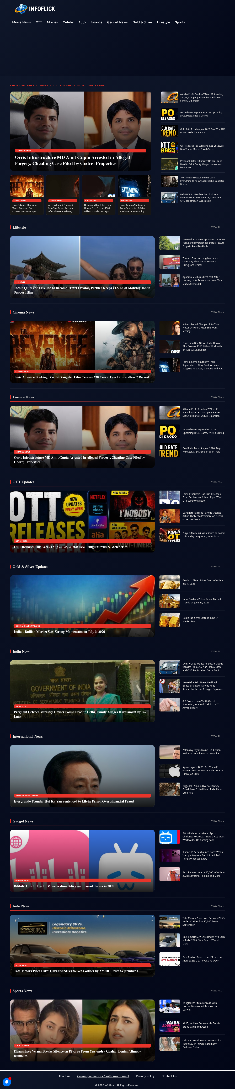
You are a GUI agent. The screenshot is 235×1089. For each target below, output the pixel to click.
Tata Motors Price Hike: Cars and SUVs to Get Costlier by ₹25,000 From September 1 (76, 970)
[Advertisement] (117, 52)
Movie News (21, 22)
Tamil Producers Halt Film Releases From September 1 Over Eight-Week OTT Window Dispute (203, 497)
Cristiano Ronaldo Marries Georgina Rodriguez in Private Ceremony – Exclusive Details (202, 1044)
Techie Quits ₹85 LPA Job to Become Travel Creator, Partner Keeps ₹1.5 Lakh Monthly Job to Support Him (82, 290)
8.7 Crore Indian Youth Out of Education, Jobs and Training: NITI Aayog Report (201, 704)
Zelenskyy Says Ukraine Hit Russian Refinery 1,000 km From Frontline (202, 751)
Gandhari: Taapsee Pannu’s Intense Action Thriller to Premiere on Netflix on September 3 (203, 516)
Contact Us (169, 1076)
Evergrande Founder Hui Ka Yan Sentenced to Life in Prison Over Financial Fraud (74, 801)
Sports (180, 22)
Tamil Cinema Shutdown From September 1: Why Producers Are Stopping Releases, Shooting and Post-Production (132, 211)
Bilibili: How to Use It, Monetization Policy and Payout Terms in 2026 (64, 886)
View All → (218, 227)
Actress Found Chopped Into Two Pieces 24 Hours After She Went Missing (61, 208)
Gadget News (117, 22)
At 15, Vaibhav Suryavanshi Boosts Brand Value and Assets (201, 1025)
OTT (39, 22)
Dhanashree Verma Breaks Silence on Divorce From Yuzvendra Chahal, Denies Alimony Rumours (77, 1053)
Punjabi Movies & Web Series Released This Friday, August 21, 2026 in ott (204, 535)
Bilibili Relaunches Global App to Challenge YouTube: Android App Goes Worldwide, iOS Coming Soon (204, 837)
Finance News (24, 150)
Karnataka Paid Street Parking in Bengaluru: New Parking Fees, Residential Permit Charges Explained (203, 686)
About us (64, 1076)
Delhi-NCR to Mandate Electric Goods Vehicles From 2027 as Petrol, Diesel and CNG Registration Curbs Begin (200, 197)
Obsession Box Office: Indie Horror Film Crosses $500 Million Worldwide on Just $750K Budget (98, 209)
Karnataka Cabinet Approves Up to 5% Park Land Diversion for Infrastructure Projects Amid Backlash (204, 243)
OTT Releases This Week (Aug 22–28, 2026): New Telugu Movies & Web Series (201, 147)
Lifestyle (163, 22)
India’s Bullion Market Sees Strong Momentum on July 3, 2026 (59, 631)
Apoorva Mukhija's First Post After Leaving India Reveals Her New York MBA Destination (202, 280)
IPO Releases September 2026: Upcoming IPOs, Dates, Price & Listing (201, 114)
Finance (96, 22)
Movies (52, 22)
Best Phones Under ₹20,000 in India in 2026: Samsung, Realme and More (204, 874)
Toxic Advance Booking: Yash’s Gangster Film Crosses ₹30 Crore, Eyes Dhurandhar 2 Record (24, 209)
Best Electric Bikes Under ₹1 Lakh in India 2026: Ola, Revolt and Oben (202, 959)
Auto (82, 22)
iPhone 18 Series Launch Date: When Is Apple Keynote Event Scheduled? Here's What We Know (203, 855)
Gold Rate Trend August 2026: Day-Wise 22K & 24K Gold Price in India (202, 131)
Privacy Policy (145, 1076)
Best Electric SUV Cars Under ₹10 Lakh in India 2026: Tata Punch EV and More (204, 940)
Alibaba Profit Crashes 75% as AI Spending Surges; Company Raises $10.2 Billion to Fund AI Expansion (201, 97)
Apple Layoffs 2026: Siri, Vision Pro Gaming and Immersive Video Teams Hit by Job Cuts (203, 770)
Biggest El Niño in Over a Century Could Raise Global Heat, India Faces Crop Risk (202, 789)
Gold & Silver (142, 22)
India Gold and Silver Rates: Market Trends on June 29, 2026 (202, 601)
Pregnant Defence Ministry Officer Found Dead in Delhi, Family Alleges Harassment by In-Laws (201, 164)
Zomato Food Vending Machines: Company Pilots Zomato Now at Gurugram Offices (200, 262)
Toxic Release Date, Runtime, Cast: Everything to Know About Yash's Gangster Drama (202, 181)
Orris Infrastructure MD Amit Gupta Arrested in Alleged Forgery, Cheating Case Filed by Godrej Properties (72, 160)
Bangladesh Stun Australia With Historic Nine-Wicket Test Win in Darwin (200, 1006)
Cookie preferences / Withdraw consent (103, 1076)
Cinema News (20, 200)
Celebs (68, 22)
